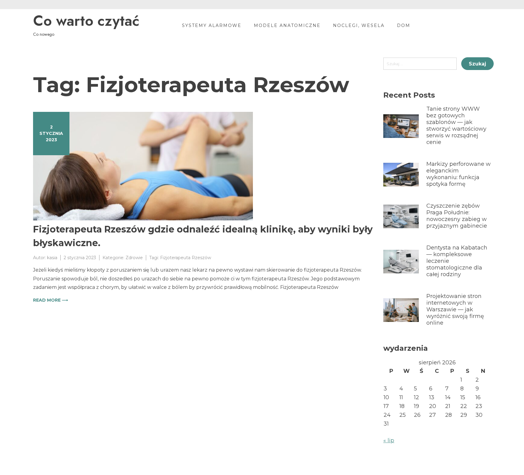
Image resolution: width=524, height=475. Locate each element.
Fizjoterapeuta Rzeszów (185, 257)
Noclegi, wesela (359, 25)
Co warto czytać (86, 21)
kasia (52, 257)
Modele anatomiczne (287, 25)
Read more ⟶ (50, 300)
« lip (388, 440)
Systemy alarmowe (211, 25)
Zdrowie (134, 257)
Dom (403, 25)
